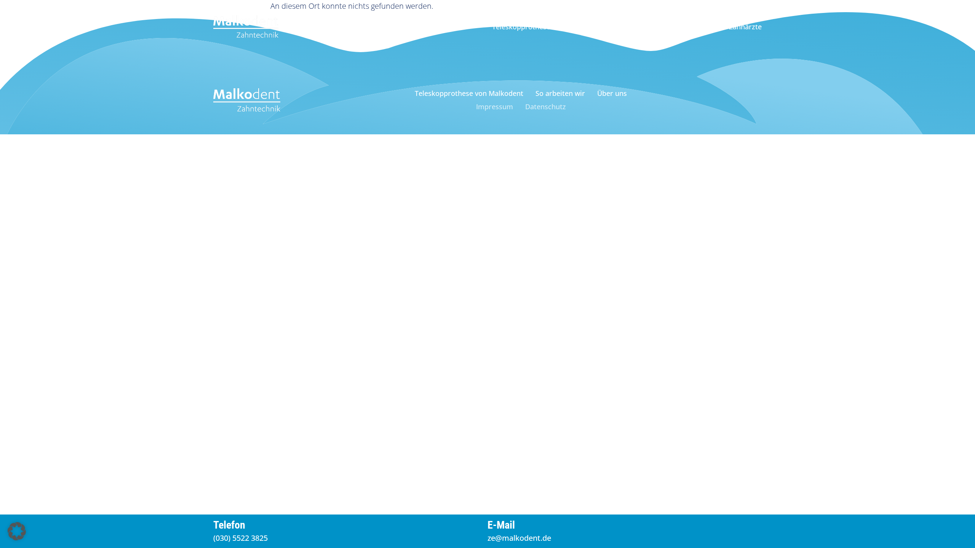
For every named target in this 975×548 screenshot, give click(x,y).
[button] (17, 531)
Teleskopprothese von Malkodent (546, 26)
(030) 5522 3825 (240, 538)
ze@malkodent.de (519, 538)
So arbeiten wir (637, 26)
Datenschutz (545, 106)
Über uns (689, 26)
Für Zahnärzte (739, 26)
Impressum (494, 106)
